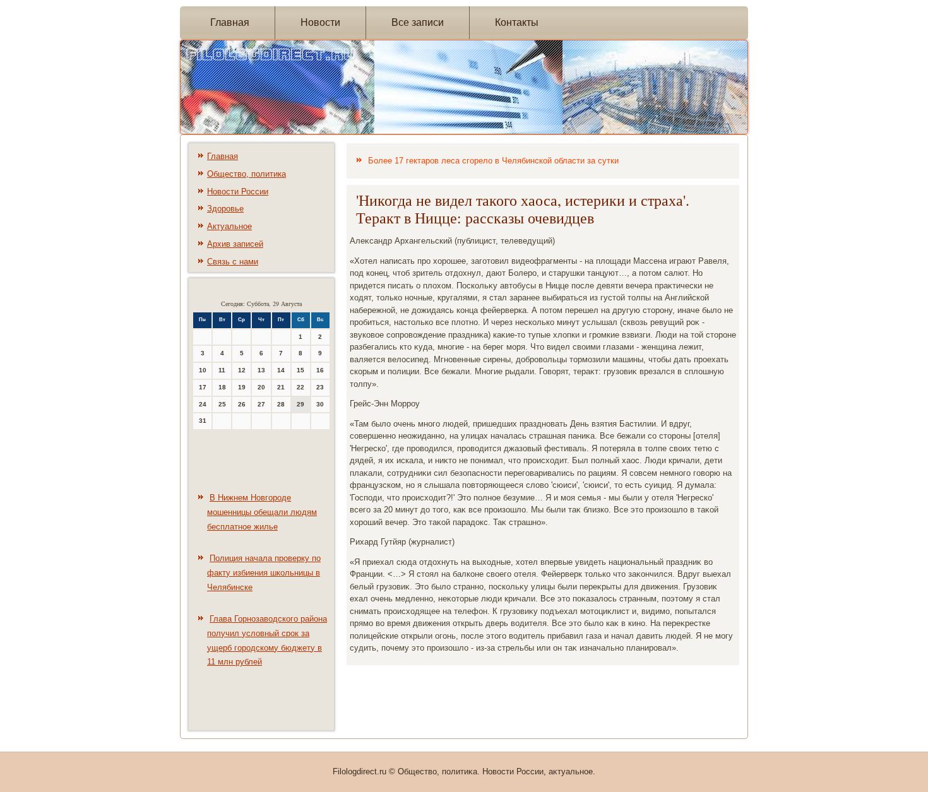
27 (261, 404)
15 (300, 370)
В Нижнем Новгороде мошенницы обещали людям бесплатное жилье (262, 512)
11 (221, 370)
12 (242, 370)
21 (281, 387)
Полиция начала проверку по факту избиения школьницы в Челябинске (264, 572)
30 (320, 404)
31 (202, 420)
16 (320, 370)
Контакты (516, 22)
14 (281, 370)
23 (320, 387)
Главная (229, 22)
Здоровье (225, 208)
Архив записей (235, 244)
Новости (320, 22)
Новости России (237, 191)
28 (281, 404)
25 (222, 404)
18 (222, 387)
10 (202, 370)
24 (202, 404)
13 (261, 370)
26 (242, 404)
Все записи (417, 22)
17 (202, 387)
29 (300, 404)
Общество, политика (246, 174)
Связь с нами (232, 261)
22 (300, 387)
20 (261, 387)
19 (242, 387)
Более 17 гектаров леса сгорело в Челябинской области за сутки (493, 160)
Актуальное (229, 226)
